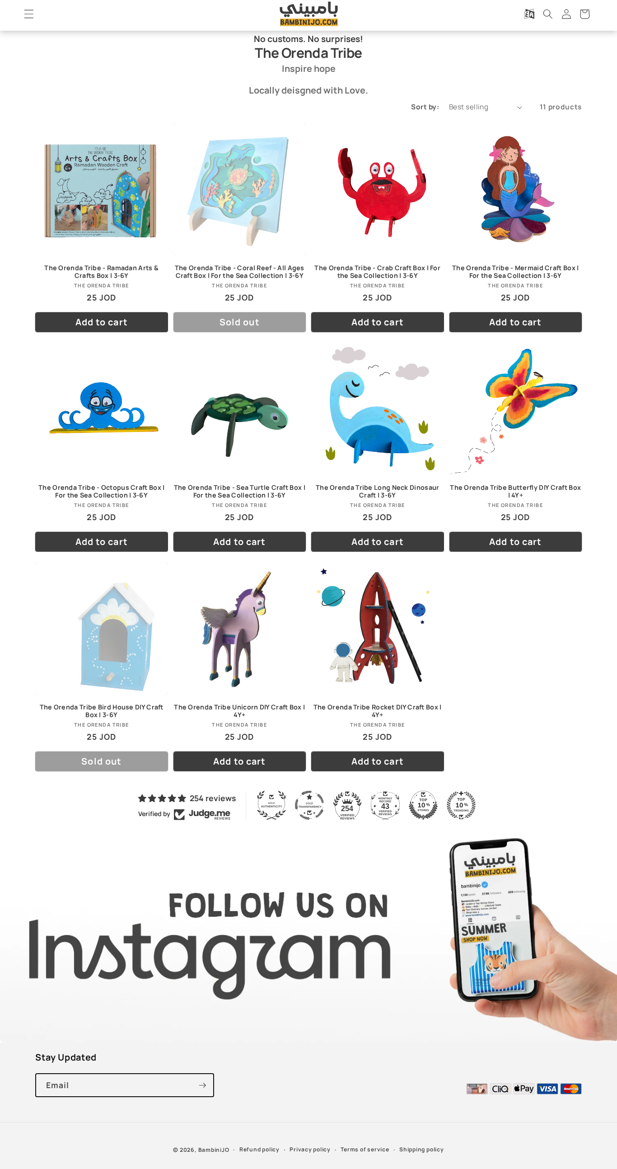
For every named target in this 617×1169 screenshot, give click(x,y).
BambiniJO (213, 1150)
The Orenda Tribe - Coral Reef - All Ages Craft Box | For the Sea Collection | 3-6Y (239, 271)
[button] (29, 14)
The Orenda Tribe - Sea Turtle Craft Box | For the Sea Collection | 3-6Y (239, 491)
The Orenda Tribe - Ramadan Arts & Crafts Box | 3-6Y (101, 271)
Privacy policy (310, 1149)
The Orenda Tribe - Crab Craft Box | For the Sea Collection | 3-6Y (377, 271)
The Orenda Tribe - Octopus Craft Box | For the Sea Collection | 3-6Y (101, 491)
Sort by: (425, 107)
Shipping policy (421, 1149)
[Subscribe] (202, 1085)
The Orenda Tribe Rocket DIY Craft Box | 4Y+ (377, 710)
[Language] (529, 14)
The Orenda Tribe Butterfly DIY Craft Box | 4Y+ (515, 491)
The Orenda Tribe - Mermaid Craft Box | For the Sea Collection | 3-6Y (515, 271)
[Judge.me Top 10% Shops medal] (423, 805)
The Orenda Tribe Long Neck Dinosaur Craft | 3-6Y (377, 491)
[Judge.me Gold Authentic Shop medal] (271, 805)
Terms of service (365, 1149)
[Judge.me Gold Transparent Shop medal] (309, 805)
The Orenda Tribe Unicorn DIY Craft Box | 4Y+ (239, 710)
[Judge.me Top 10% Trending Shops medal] (461, 805)
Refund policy (259, 1149)
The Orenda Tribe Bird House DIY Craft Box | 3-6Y (102, 710)
